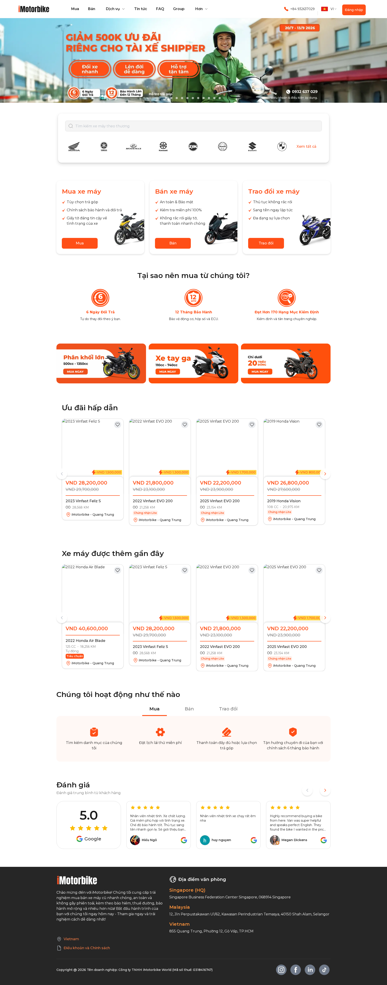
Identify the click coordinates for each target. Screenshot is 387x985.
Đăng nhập (354, 10)
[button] (114, 8)
